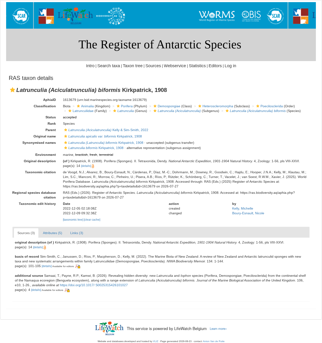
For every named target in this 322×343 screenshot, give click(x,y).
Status (50, 117)
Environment (45, 155)
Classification (45, 106)
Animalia (87, 106)
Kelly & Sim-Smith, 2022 (108, 130)
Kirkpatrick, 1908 (105, 136)
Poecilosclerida (271, 106)
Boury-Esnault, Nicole (248, 213)
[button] (12, 90)
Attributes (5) (52, 233)
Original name (44, 136)
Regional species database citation (34, 195)
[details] (86, 166)
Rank (52, 123)
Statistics (197, 65)
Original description (40, 161)
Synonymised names (39, 143)
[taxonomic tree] (73, 219)
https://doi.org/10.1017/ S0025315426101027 (94, 285)
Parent (50, 130)
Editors (215, 65)
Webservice (175, 65)
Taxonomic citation (40, 172)
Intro (90, 65)
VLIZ (155, 341)
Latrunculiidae (83, 111)
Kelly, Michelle (242, 208)
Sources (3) (26, 233)
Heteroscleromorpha (217, 106)
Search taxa (108, 65)
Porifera (127, 106)
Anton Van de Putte (214, 341)
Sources (153, 65)
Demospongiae (169, 106)
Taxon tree (133, 65)
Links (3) (76, 233)
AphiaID (49, 100)
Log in (230, 65)
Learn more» (218, 328)
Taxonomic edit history (37, 204)
